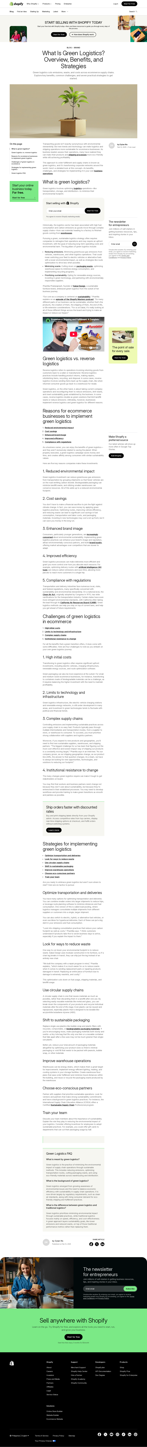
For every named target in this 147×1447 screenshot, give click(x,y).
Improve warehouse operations (59, 870)
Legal (48, 1391)
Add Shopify (116, 456)
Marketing (46, 11)
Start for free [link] (92, 211)
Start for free (129, 4)
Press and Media (53, 1379)
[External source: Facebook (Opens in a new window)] (99, 1434)
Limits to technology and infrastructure (63, 631)
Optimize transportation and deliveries (62, 855)
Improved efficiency (54, 438)
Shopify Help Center (79, 1371)
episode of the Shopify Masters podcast (75, 299)
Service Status (52, 1394)
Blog (12, 11)
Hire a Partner (76, 1375)
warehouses (66, 233)
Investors (50, 1375)
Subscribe (130, 1289)
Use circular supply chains (57, 862)
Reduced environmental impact (59, 428)
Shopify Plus (125, 1371)
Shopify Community (79, 1383)
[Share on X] (97, 1244)
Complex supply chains (55, 635)
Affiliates (49, 1387)
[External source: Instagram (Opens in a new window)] (117, 1434)
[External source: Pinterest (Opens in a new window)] (135, 1434)
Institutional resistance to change (60, 639)
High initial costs (52, 628)
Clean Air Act (49, 594)
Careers (49, 1371)
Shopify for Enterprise (128, 1375)
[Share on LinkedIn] (102, 1244)
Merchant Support (78, 1367)
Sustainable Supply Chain (62, 1105)
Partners (49, 1383)
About (48, 1367)
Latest (55, 11)
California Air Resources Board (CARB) (78, 602)
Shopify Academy (78, 1379)
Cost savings (51, 431)
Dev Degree (100, 1375)
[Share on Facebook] (91, 1244)
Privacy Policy (126, 257)
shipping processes (78, 155)
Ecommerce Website (54, 1419)
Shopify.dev (100, 1367)
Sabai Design (79, 286)
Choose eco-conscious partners (60, 873)
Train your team (52, 877)
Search (132, 11)
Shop (122, 1367)
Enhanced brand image (55, 435)
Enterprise (68, 4)
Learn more (54, 830)
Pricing (57, 4)
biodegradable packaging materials (83, 1029)
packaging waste (85, 266)
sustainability (84, 297)
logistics (78, 188)
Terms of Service (41, 1436)
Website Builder (52, 1415)
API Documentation (103, 1371)
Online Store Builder (54, 1411)
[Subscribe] (134, 244)
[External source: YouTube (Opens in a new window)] (111, 1434)
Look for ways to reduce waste (59, 859)
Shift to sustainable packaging (59, 866)
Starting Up (34, 11)
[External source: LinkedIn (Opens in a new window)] (129, 1434)
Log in (115, 4)
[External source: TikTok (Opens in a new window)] (123, 1434)
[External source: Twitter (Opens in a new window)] (105, 1434)
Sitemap (71, 1436)
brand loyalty (96, 542)
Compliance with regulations (58, 442)
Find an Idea (22, 11)
